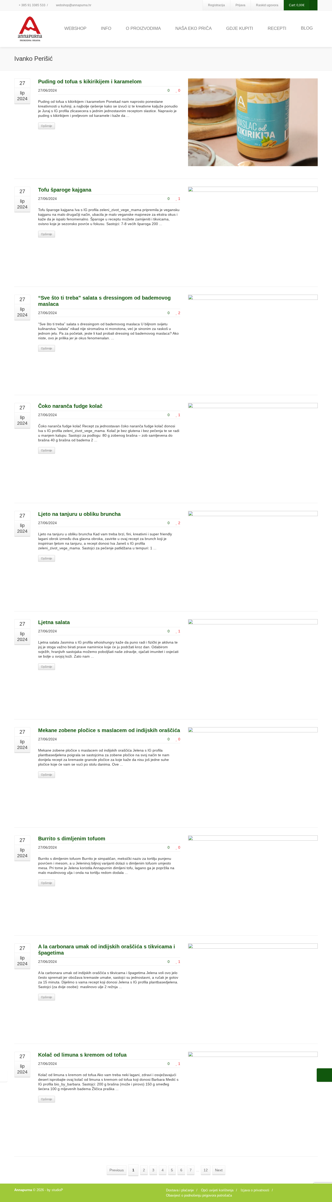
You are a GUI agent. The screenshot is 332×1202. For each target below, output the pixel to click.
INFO (106, 28)
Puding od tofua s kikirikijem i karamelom (90, 81)
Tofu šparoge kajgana (64, 190)
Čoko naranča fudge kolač (70, 406)
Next (219, 1170)
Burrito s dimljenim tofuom (71, 838)
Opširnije (46, 125)
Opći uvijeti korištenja (217, 1190)
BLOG (307, 28)
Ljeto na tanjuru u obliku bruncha (79, 514)
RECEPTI (277, 28)
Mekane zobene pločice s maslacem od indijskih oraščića (109, 730)
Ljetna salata (54, 622)
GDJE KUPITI (239, 28)
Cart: (297, 5)
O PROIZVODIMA (143, 28)
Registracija (216, 5)
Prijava (240, 5)
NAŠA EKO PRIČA (193, 28)
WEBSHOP (75, 28)
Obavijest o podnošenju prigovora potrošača (199, 1195)
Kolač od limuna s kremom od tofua (82, 1055)
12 (206, 1170)
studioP (57, 1190)
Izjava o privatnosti (255, 1190)
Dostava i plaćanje (180, 1190)
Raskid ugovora (267, 5)
